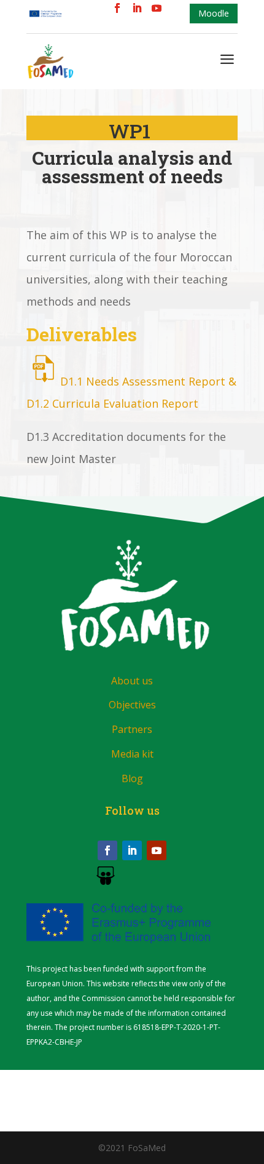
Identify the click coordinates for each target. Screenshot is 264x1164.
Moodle (213, 13)
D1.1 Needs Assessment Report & (148, 381)
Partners (132, 729)
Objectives (132, 704)
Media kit (132, 754)
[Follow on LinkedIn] (132, 850)
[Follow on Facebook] (107, 850)
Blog (132, 778)
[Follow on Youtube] (156, 850)
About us (132, 680)
